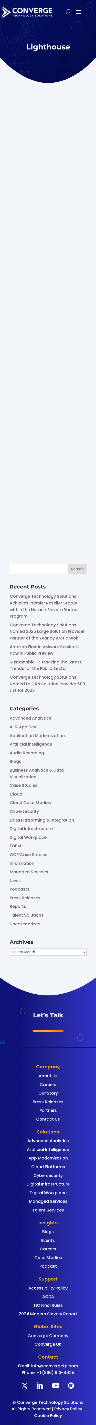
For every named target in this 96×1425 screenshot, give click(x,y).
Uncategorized (25, 924)
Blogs (15, 761)
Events (48, 1240)
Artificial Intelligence (48, 1150)
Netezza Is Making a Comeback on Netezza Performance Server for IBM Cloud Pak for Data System (47, 173)
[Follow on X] (24, 1385)
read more (37, 324)
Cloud (16, 794)
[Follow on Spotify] (71, 1385)
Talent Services (48, 1210)
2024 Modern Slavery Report (48, 1314)
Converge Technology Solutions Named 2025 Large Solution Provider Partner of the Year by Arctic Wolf (47, 631)
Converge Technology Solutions (39, 412)
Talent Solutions (27, 915)
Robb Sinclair (45, 201)
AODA (48, 1297)
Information (22, 863)
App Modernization (48, 1158)
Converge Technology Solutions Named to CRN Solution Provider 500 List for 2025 (47, 683)
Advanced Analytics (30, 718)
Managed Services (29, 872)
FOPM (15, 846)
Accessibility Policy (48, 1288)
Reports (18, 906)
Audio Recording (27, 753)
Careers (48, 1085)
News (15, 881)
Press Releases (25, 898)
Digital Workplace (28, 837)
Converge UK (48, 1344)
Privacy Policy (68, 1409)
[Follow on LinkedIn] (39, 1385)
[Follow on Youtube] (56, 1385)
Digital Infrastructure (31, 829)
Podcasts (19, 889)
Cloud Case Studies (30, 803)
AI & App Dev (23, 727)
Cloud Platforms (48, 1167)
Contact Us (48, 1119)
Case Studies (23, 785)
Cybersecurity (24, 811)
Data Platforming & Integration (42, 820)
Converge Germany (48, 1336)
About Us (48, 1076)
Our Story (48, 1093)
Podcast (48, 1266)
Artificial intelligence (31, 744)
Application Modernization (37, 736)
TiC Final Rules (48, 1305)
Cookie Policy (48, 1416)
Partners (48, 1110)
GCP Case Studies (28, 855)
